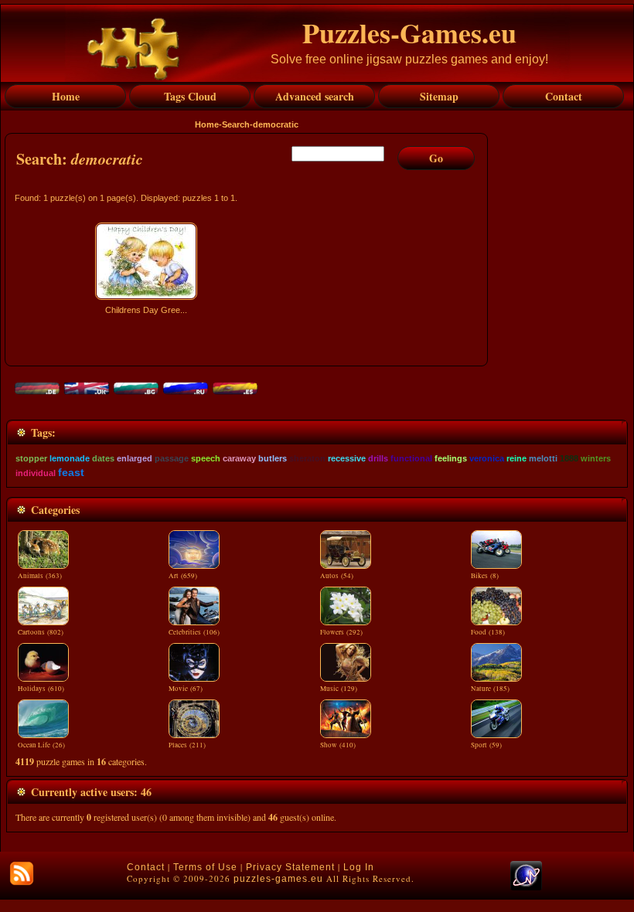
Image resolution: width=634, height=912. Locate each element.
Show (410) (338, 745)
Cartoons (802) (40, 632)
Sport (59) (486, 745)
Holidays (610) (41, 688)
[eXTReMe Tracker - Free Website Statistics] (526, 887)
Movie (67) (186, 688)
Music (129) (338, 688)
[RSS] (21, 873)
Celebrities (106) (194, 632)
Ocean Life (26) (41, 745)
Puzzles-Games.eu (409, 32)
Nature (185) (490, 688)
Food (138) (488, 632)
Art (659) (183, 575)
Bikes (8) (485, 575)
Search (236, 124)
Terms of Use (205, 867)
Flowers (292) (341, 632)
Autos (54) (336, 575)
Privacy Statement (290, 867)
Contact (146, 867)
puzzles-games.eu (278, 878)
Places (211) (187, 745)
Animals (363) (40, 575)
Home (207, 124)
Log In (358, 867)
